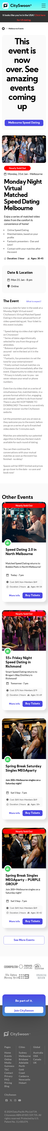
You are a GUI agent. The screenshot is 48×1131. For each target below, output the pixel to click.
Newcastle (24, 1079)
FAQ (6, 1079)
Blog (6, 1086)
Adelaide (23, 1062)
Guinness (9, 1066)
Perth (22, 1066)
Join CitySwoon (24, 1011)
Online (8, 1059)
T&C (6, 1069)
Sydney (23, 1052)
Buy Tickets (32, 595)
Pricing (8, 1082)
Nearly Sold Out (17, 168)
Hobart (22, 1082)
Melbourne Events (16, 28)
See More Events (24, 940)
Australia (38, 1052)
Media (7, 1062)
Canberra (24, 1076)
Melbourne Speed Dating (24, 122)
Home (7, 1052)
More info (14, 595)
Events (8, 1055)
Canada (37, 1059)
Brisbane (23, 1059)
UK (35, 1062)
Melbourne (25, 1055)
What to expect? (33, 301)
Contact (8, 1072)
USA (35, 1055)
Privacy (8, 1076)
